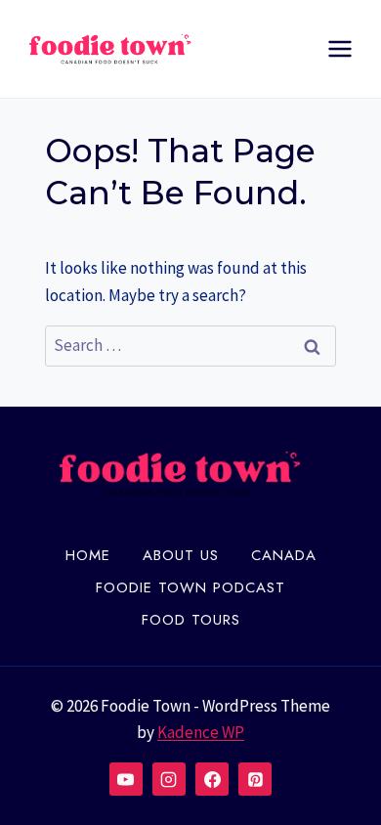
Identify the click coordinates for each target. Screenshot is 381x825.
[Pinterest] (255, 779)
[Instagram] (169, 779)
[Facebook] (212, 779)
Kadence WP (200, 732)
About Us (181, 555)
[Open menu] (339, 48)
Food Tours (191, 619)
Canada (284, 555)
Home (87, 555)
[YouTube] (126, 779)
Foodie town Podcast (190, 587)
